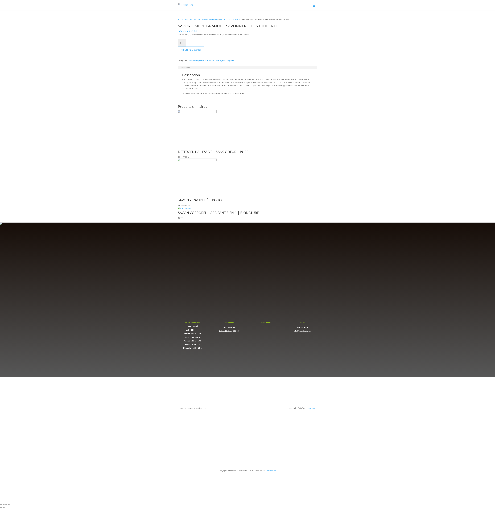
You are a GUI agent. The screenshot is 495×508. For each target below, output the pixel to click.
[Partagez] (6, 504)
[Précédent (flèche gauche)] (1, 507)
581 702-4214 (302, 327)
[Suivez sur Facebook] (268, 328)
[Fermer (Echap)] (9, 504)
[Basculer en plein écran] (4, 504)
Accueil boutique (185, 19)
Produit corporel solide (230, 19)
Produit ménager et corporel (206, 19)
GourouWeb (312, 408)
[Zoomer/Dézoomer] (1, 504)
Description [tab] (186, 67)
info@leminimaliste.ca (302, 331)
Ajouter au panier (191, 49)
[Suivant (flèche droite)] (4, 507)
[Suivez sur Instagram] (263, 328)
